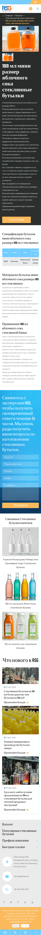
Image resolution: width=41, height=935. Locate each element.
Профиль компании (15, 840)
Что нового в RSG (20, 661)
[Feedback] (26, 932)
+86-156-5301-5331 (21, 889)
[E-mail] (5, 932)
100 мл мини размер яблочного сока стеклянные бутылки (19, 22)
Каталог (19, 15)
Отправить (20, 505)
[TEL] (15, 932)
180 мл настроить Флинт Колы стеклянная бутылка (20, 606)
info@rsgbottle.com (21, 876)
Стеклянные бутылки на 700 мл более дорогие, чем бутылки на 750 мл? (19, 695)
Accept (25, 926)
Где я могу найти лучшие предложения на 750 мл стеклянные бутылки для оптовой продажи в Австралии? (18, 799)
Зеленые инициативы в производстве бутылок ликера (17, 745)
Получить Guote (16, 220)
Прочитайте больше (15, 702)
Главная (9, 15)
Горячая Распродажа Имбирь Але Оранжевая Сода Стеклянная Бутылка (20, 563)
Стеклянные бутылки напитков (19, 18)
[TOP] (36, 932)
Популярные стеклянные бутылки (19, 832)
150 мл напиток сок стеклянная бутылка (20, 646)
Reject (15, 926)
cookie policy (15, 922)
